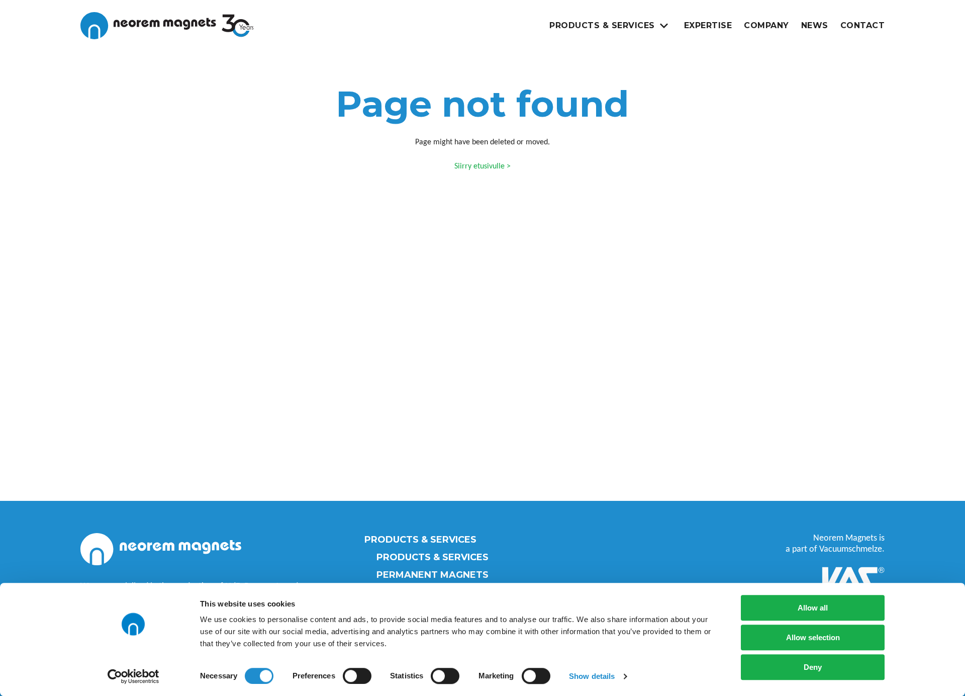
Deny (813, 667)
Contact (862, 25)
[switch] (357, 676)
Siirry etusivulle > (482, 166)
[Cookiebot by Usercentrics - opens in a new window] (133, 676)
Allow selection (813, 637)
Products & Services (602, 25)
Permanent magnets (432, 574)
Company (766, 25)
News (814, 25)
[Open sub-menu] (664, 26)
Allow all (813, 607)
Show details (592, 676)
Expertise (708, 25)
